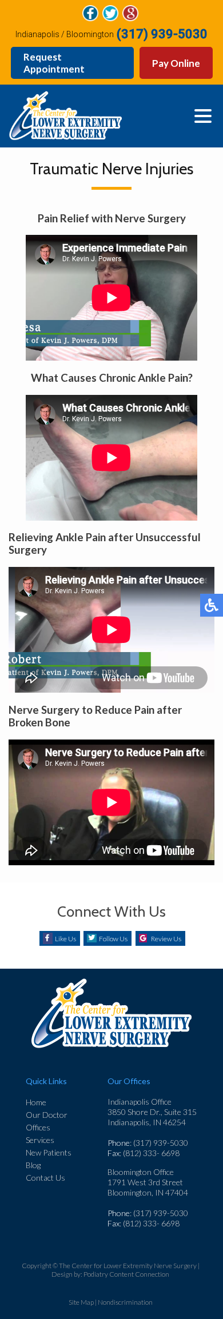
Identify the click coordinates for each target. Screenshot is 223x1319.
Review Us (166, 938)
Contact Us (45, 1177)
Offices (38, 1127)
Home (36, 1102)
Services (40, 1140)
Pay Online (176, 63)
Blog (33, 1165)
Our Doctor (46, 1115)
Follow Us (113, 938)
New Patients (48, 1152)
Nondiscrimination (125, 1302)
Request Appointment (54, 63)
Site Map (81, 1302)
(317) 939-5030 (162, 34)
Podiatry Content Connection (126, 1274)
